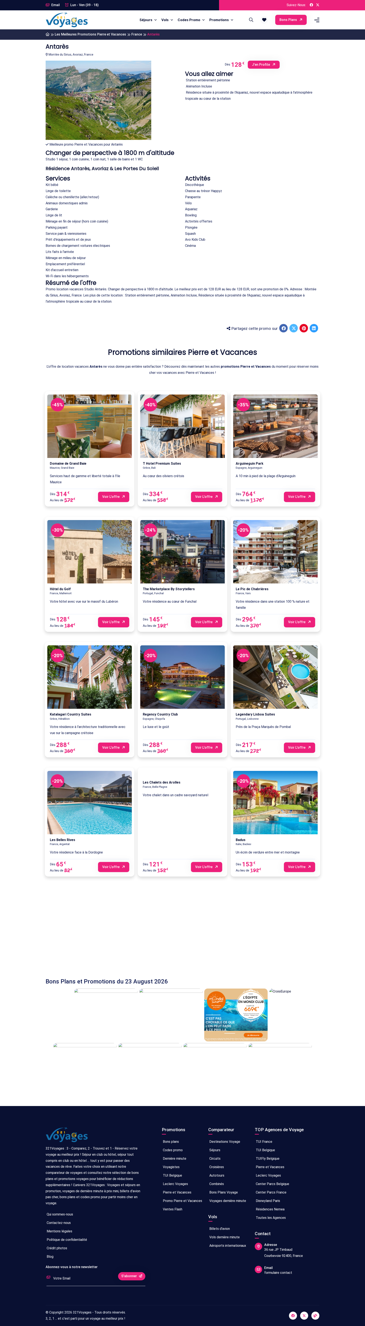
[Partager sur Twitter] (294, 328)
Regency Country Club (160, 714)
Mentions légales (59, 1231)
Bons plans (288, 20)
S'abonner (129, 1276)
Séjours (146, 20)
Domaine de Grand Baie (68, 464)
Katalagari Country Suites (70, 714)
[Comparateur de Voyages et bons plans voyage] (67, 20)
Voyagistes (171, 1167)
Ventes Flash (172, 1209)
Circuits (214, 1159)
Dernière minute (174, 1159)
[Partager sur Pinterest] (304, 328)
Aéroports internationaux (227, 1246)
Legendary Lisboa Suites (255, 714)
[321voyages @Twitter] (304, 1316)
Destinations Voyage (224, 1142)
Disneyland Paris (267, 1201)
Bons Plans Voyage (223, 1192)
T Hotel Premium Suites (162, 464)
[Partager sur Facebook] (284, 328)
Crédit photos (56, 1248)
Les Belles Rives (62, 840)
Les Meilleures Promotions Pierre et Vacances (90, 34)
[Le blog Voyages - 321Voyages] (315, 1316)
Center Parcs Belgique (272, 1184)
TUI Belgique (172, 1175)
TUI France (263, 1142)
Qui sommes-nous (59, 1214)
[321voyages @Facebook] (293, 1316)
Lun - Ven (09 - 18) (84, 5)
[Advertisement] (172, 928)
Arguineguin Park (249, 464)
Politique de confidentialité (66, 1240)
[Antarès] (98, 105)
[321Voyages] (47, 34)
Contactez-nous (58, 1223)
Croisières (216, 1167)
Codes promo (172, 1150)
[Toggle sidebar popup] (316, 20)
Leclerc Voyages (175, 1184)
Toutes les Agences (270, 1218)
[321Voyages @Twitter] (317, 5)
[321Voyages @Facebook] (311, 5)
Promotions (219, 20)
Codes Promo (189, 20)
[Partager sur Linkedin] (314, 328)
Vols (165, 20)
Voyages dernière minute (227, 1201)
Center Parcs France (270, 1192)
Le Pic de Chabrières (252, 589)
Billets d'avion (219, 1229)
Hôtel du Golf (60, 589)
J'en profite (261, 65)
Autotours (216, 1175)
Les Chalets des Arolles (161, 782)
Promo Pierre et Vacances (182, 1201)
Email (55, 5)
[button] (264, 20)
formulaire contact (278, 1273)
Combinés (216, 1184)
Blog (49, 1257)
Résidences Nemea (270, 1209)
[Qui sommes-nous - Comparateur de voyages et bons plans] (67, 1136)
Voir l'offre (111, 497)
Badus (240, 840)
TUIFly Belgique (267, 1159)
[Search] (250, 20)
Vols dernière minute (224, 1237)
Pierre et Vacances (176, 1192)
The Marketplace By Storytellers (169, 589)
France (136, 34)
